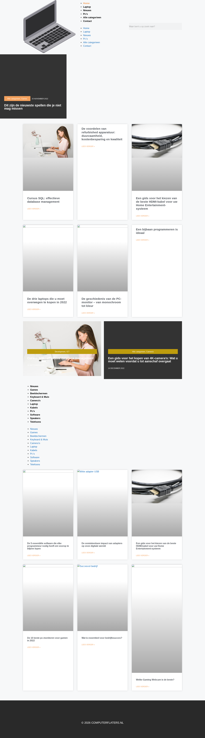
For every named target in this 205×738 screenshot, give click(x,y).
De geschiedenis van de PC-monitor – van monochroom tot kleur (101, 302)
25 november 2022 (40, 99)
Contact (87, 21)
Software (35, 414)
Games (34, 390)
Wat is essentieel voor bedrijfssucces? (102, 638)
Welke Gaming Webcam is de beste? (155, 680)
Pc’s (85, 14)
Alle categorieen (92, 17)
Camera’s (35, 400)
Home (86, 3)
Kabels (34, 407)
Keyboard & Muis (39, 397)
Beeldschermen (38, 393)
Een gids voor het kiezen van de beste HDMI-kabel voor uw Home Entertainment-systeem (156, 546)
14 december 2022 (116, 368)
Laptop (87, 7)
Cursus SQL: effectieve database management (60, 358)
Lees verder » (33, 209)
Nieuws (87, 10)
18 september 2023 (35, 365)
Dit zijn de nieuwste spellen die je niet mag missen (32, 106)
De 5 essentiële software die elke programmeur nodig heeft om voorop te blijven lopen (48, 546)
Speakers (35, 418)
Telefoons (35, 422)
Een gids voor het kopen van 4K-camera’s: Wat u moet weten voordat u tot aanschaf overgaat (143, 359)
